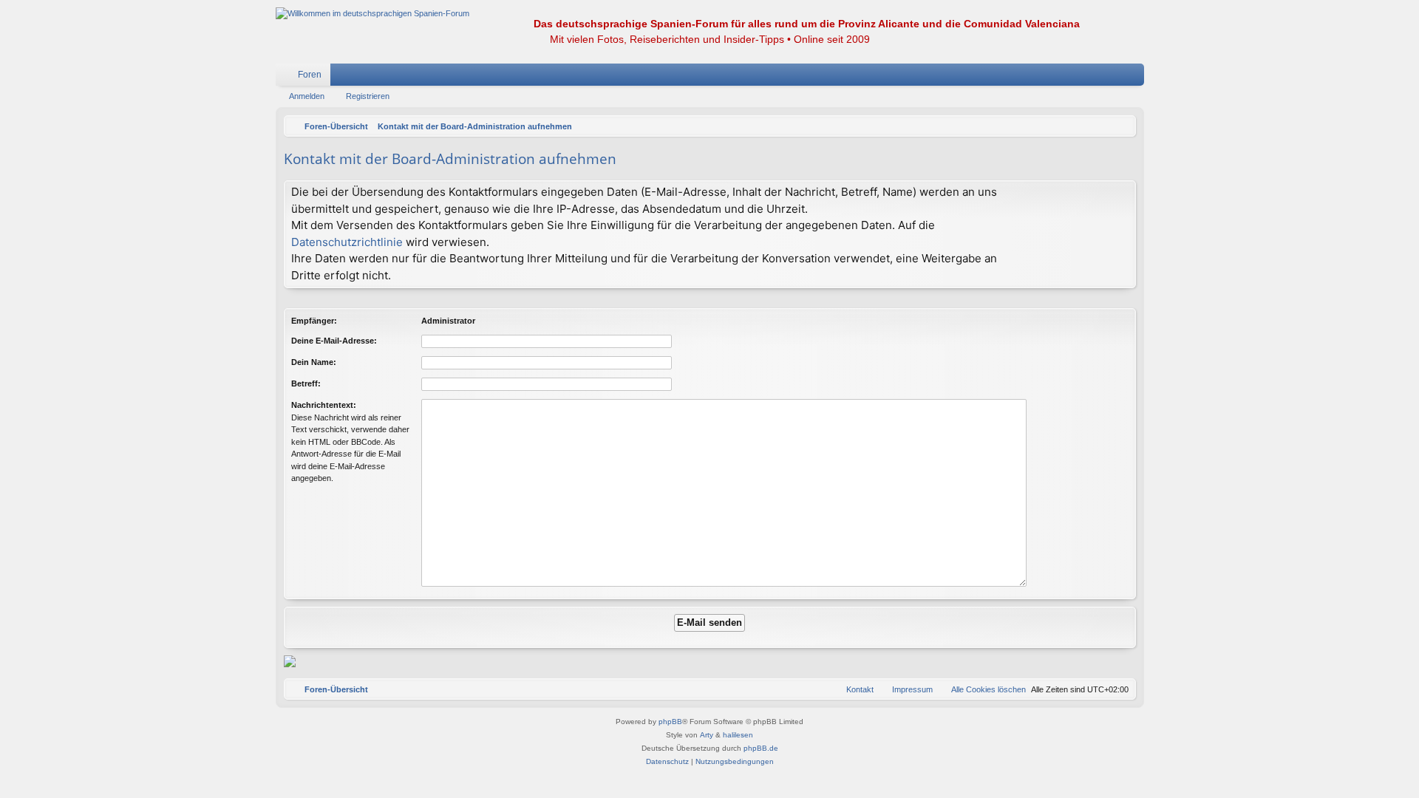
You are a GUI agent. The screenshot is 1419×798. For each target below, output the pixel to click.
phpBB (670, 721)
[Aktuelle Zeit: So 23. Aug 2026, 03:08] (1121, 126)
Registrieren (367, 96)
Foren (309, 74)
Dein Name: (313, 362)
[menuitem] (1089, 75)
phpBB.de (760, 748)
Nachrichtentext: (323, 404)
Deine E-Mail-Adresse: (334, 340)
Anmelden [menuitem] (1114, 77)
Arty (706, 735)
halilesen (738, 735)
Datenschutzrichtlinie (347, 242)
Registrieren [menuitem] (1136, 77)
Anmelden (306, 96)
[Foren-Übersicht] (372, 13)
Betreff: (306, 383)
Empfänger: (314, 320)
